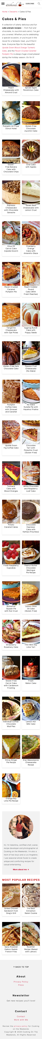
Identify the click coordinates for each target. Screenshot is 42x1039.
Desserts (13, 12)
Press (21, 985)
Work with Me (21, 1020)
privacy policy (21, 1026)
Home (4, 12)
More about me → (21, 869)
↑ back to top (21, 967)
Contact (21, 1016)
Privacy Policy (21, 982)
